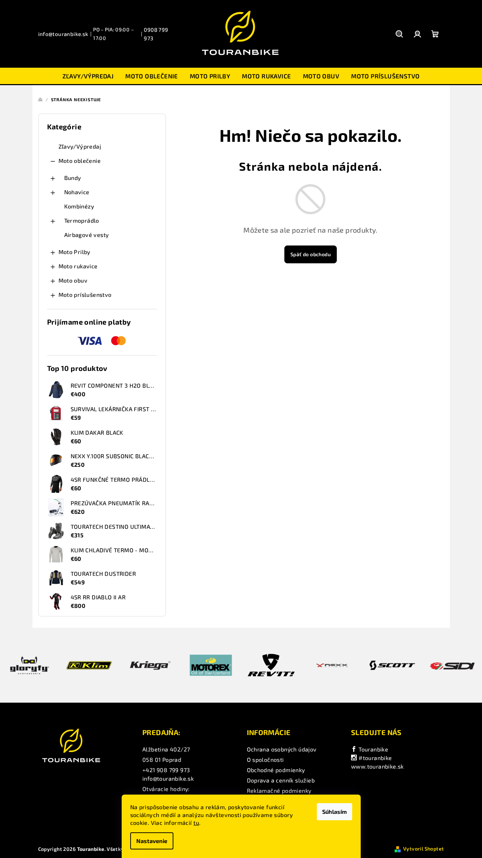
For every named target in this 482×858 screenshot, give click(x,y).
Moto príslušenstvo (85, 294)
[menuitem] (88, 76)
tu (196, 822)
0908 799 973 (156, 33)
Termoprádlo (81, 220)
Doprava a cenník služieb (281, 780)
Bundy (72, 177)
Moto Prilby (75, 251)
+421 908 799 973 (166, 769)
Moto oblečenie (80, 160)
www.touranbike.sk (377, 766)
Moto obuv (73, 280)
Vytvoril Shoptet (423, 849)
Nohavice (77, 191)
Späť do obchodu (310, 254)
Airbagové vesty (86, 234)
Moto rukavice (78, 266)
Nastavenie (151, 840)
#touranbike (374, 757)
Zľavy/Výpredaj (80, 146)
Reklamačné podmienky (279, 790)
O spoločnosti (265, 759)
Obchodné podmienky (276, 769)
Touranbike (372, 749)
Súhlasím (334, 811)
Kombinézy (79, 206)
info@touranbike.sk (63, 34)
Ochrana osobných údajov (281, 749)
